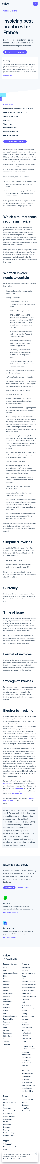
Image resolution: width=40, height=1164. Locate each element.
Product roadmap (28, 1099)
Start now (8, 888)
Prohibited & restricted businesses (7, 1121)
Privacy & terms (9, 1116)
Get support (7, 1144)
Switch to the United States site (15, 1159)
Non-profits (26, 1030)
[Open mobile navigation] (35, 4)
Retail (24, 1041)
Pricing (5, 967)
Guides (6, 11)
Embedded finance (28, 982)
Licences (6, 1127)
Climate (6, 985)
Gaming (24, 1014)
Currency (6, 120)
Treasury (6, 1045)
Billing (14, 11)
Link (4, 1013)
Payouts (6, 1025)
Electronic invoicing (10, 135)
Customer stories (9, 1102)
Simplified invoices (10, 116)
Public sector (26, 1038)
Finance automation (29, 985)
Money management (29, 996)
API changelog (27, 1082)
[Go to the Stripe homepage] (5, 955)
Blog (4, 1105)
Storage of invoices (10, 131)
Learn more (7, 75)
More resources (9, 1136)
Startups (25, 970)
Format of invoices (10, 128)
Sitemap (6, 1130)
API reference (26, 1076)
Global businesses (28, 987)
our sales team (18, 793)
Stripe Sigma (7, 1036)
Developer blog (27, 1091)
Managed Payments (10, 1016)
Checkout (6, 982)
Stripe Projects (27, 1088)
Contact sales (22, 888)
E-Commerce (26, 979)
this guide (19, 788)
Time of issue (8, 124)
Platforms (25, 999)
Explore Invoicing (9, 912)
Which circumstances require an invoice (18, 108)
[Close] (36, 1154)
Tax (4, 1039)
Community (7, 1108)
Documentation (27, 1074)
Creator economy (28, 1008)
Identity (6, 1004)
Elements (6, 996)
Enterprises (26, 967)
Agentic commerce (28, 973)
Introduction (8, 105)
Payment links (8, 1019)
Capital (5, 979)
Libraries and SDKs (28, 1085)
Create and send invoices (14, 52)
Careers (24, 1102)
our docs (6, 783)
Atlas (5, 970)
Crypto (5, 990)
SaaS (23, 1002)
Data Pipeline (8, 993)
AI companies (26, 1005)
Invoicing (6, 1007)
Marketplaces (26, 993)
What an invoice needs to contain (15, 112)
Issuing (5, 1010)
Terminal (6, 1042)
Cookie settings (9, 1133)
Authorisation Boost (10, 973)
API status (25, 1079)
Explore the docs (9, 937)
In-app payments (28, 990)
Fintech (24, 1011)
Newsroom (25, 1105)
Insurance (25, 1022)
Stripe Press (26, 1108)
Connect (6, 987)
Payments (7, 1022)
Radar (5, 1028)
